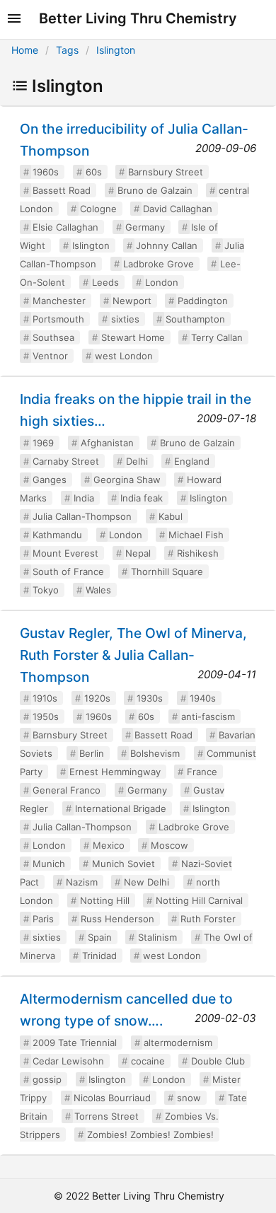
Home (24, 50)
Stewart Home (133, 337)
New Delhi (146, 882)
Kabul (171, 516)
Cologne (98, 208)
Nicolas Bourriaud (112, 1097)
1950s (46, 716)
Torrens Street (106, 1116)
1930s (150, 698)
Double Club (218, 1061)
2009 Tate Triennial (75, 1042)
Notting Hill (105, 900)
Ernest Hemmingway (115, 771)
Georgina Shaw (127, 479)
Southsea (53, 337)
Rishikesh (198, 553)
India (84, 498)
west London (124, 355)
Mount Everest (65, 553)
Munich (49, 863)
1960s (46, 172)
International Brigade (120, 808)
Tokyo (46, 590)
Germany (145, 227)
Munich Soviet (123, 863)
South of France (68, 571)
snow (189, 1097)
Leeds (105, 282)
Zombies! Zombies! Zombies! (150, 1134)
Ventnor (50, 355)
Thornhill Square (167, 571)
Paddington (203, 300)
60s (94, 172)
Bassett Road (62, 190)
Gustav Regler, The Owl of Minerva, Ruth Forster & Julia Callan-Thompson (133, 655)
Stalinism (157, 937)
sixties (125, 319)
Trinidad (99, 955)
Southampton (195, 319)
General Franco (66, 790)
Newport (132, 300)
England (191, 461)
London (161, 282)
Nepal (138, 553)
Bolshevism (155, 753)
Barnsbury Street (165, 172)
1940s (203, 698)
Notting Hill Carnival (199, 900)
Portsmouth (58, 319)
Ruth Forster (208, 918)
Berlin (91, 753)
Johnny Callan (166, 245)
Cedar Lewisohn (68, 1061)
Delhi (137, 461)
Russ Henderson (117, 918)
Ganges (50, 479)
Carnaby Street (66, 461)
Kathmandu (57, 534)
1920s (97, 698)
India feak (141, 498)
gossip (47, 1079)
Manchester (59, 300)
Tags (67, 50)
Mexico (109, 845)
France (202, 771)
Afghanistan (107, 442)
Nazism (82, 882)
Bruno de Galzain (154, 190)
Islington (115, 50)
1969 (43, 442)
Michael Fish (196, 534)
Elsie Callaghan (65, 227)
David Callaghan (177, 208)
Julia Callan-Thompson (82, 516)
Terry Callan (217, 337)
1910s (45, 698)
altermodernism (178, 1042)
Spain (100, 937)
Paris (43, 918)
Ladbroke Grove (158, 263)
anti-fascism (208, 716)
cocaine (148, 1061)
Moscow (169, 845)
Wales (98, 590)
